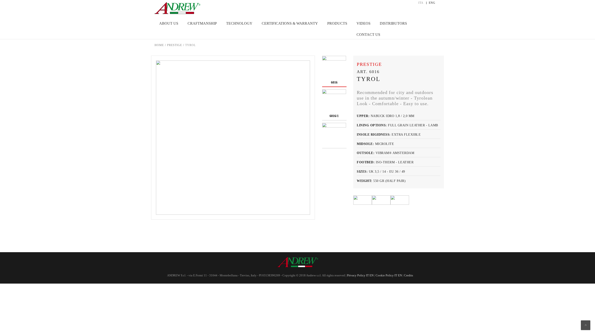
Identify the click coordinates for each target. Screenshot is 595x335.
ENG (432, 3)
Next (240, 226)
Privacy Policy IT (358, 275)
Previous (226, 226)
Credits (408, 275)
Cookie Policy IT (386, 275)
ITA (420, 3)
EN (371, 275)
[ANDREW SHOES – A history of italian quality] (177, 7)
